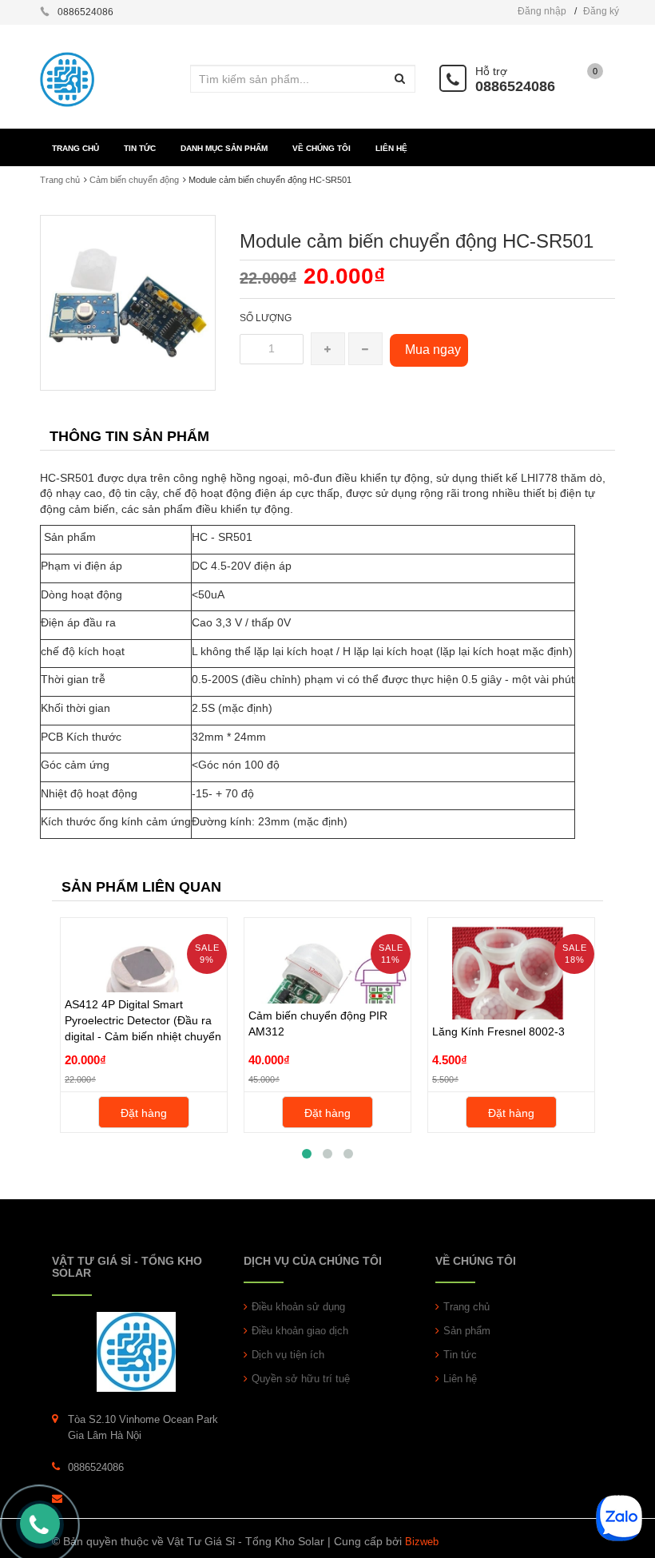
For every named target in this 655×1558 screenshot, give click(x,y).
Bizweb (422, 1542)
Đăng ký (601, 11)
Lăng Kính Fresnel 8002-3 (498, 1031)
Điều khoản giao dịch (300, 1331)
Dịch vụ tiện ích (288, 1355)
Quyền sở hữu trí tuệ (301, 1379)
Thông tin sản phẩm (129, 436)
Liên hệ (460, 1379)
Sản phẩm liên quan (141, 887)
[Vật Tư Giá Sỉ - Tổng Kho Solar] (136, 1351)
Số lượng (266, 318)
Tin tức (460, 1355)
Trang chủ (466, 1307)
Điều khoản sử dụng (298, 1307)
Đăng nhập (542, 11)
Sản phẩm (466, 1331)
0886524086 (515, 86)
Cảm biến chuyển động (134, 180)
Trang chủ (60, 180)
